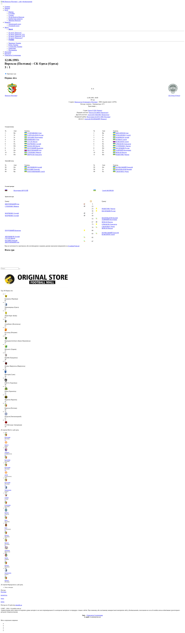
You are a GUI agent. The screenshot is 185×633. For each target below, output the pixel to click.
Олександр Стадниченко (13, 55)
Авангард (7, 452)
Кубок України (13, 45)
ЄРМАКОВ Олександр (123, 144)
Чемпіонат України (14, 43)
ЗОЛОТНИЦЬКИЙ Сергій (36, 171)
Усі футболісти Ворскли (16, 17)
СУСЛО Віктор (32, 142)
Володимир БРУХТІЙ (21, 190)
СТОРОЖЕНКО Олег (34, 133)
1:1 (5, 440)
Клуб (6, 10)
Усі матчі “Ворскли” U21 (16, 34)
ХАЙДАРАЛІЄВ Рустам (35, 135)
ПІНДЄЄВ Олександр (34, 154)
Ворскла (7, 535)
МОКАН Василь (121, 152)
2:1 (5, 485)
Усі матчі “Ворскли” (15, 33)
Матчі (6, 27)
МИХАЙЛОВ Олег (122, 133)
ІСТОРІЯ (11, 13)
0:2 (5, 545)
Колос (6, 520)
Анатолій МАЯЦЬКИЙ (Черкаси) (95, 119)
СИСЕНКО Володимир (35, 137)
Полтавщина (12, 50)
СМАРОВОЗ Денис (122, 171)
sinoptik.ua (18, 605)
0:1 (5, 530)
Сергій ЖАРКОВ (108, 190)
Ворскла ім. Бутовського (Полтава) (86, 102)
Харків (6, 558)
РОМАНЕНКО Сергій (123, 135)
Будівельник (8, 505)
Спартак (7, 497)
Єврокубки (12, 48)
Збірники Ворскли (14, 20)
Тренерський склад (14, 24)
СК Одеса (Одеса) (174, 95)
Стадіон (11, 15)
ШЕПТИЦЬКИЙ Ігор (34, 150)
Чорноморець (8, 490)
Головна (7, 6)
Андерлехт (7, 550)
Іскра (6, 527)
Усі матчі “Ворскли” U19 (16, 36)
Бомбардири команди (15, 19)
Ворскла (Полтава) (11, 95)
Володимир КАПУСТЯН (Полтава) (98, 117)
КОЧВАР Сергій (121, 139)
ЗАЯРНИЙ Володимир (123, 150)
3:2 (5, 560)
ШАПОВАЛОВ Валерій (124, 169)
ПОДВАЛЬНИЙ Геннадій (124, 167)
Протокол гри (11, 74)
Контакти (8, 53)
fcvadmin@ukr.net (73, 246)
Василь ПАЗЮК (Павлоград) (98, 112)
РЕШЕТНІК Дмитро (122, 154)
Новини (7, 8)
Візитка (10, 12)
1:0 (5, 575)
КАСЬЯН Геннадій (33, 169)
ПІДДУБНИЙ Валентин (35, 148)
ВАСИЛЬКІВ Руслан (123, 148)
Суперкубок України (15, 46)
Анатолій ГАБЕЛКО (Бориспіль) (98, 115)
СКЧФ (6, 475)
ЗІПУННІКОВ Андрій (34, 167)
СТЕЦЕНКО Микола (34, 152)
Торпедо (7, 445)
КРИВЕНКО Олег (33, 139)
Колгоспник (7, 437)
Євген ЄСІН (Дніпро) (95, 110)
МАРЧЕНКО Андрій (34, 144)
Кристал (7, 512)
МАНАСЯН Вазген (33, 146)
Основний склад (13, 26)
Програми (8, 52)
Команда (7, 22)
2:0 (5, 470)
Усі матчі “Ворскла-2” (15, 38)
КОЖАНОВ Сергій (122, 142)
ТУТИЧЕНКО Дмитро (123, 146)
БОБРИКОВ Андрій (122, 137)
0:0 (5, 455)
